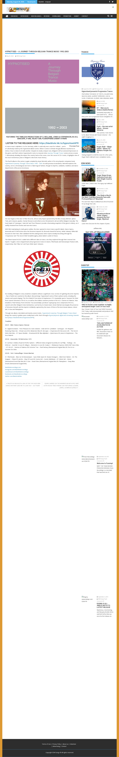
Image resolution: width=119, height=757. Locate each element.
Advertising (56, 746)
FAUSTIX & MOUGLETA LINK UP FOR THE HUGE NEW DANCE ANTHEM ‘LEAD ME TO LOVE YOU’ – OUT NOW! (23, 384)
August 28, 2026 (87, 89)
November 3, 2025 (103, 188)
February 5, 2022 (87, 302)
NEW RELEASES (36, 16)
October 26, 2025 (102, 207)
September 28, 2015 (103, 456)
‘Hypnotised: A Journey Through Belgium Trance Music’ (59, 313)
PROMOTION (67, 16)
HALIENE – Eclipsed (44, 2)
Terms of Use (46, 744)
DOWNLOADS (56, 16)
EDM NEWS (14, 16)
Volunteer (73, 744)
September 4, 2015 (103, 597)
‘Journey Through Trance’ (56, 153)
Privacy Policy (56, 744)
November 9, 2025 (103, 168)
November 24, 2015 (103, 316)
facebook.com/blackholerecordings (16, 374)
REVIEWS (46, 16)
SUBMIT (76, 16)
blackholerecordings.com (13, 367)
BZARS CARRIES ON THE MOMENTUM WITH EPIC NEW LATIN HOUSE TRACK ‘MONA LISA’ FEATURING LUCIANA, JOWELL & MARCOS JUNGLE (61, 386)
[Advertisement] (59, 33)
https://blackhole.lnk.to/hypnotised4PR (59, 143)
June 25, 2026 (101, 140)
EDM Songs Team (20, 56)
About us (65, 744)
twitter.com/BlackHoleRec (13, 376)
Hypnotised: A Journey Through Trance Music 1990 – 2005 (23, 163)
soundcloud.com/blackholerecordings (17, 372)
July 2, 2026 (101, 120)
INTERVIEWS (24, 16)
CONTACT (85, 16)
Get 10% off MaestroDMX (98, 232)
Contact (64, 746)
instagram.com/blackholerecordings (16, 369)
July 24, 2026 (101, 101)
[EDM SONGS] (6, 15)
